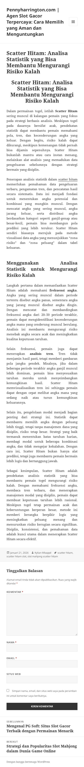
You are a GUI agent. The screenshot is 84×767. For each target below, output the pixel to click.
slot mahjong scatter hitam (43, 556)
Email (12, 658)
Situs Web (14, 674)
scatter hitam (68, 179)
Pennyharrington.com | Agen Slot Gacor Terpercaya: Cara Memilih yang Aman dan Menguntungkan (35, 22)
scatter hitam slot (16, 556)
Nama (12, 642)
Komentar (15, 592)
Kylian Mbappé (43, 552)
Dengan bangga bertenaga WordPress (28, 762)
